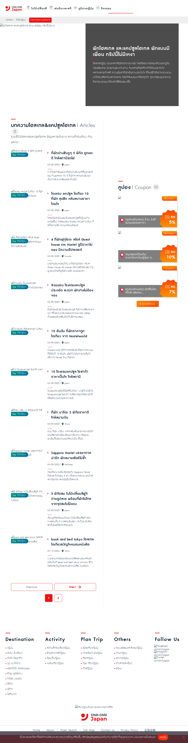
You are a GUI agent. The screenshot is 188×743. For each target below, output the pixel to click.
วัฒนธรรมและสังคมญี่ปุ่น (129, 648)
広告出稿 (150, 730)
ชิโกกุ (9, 684)
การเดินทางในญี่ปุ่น (93, 653)
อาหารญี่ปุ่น (122, 658)
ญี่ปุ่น (10, 648)
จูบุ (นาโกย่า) (13, 663)
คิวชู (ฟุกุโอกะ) (14, 673)
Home (36, 730)
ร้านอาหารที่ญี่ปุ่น (56, 653)
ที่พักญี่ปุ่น (88, 658)
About (50, 730)
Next (72, 587)
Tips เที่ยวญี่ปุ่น (91, 663)
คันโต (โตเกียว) (14, 653)
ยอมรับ (163, 737)
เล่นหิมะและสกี (62, 9)
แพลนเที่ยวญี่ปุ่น (55, 663)
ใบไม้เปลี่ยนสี (38, 9)
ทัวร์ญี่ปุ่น (88, 668)
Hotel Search (68, 730)
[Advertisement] (151, 146)
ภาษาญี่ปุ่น (121, 653)
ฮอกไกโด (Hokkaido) (18, 668)
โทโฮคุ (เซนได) (14, 679)
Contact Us (108, 730)
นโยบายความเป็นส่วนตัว (145, 737)
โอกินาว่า (12, 694)
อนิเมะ (119, 668)
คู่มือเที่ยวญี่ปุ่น (90, 648)
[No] (183, 737)
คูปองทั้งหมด (148, 304)
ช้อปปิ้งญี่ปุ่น (53, 658)
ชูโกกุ (9, 689)
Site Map (89, 730)
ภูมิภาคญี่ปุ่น (85, 9)
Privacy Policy (129, 730)
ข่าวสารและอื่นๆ (124, 663)
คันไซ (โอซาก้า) (15, 658)
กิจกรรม (105, 9)
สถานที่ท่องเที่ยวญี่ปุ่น (58, 648)
